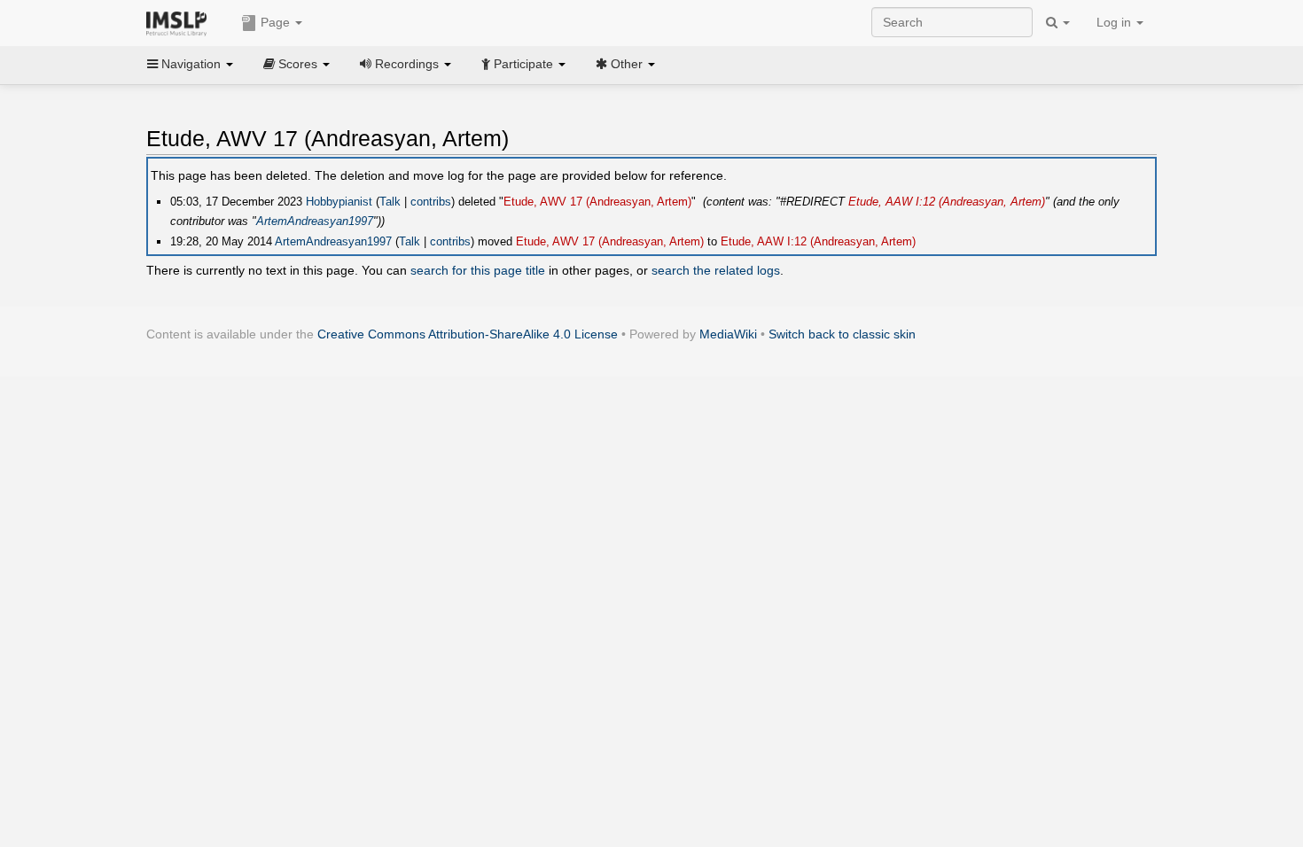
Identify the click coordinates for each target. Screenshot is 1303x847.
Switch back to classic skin (842, 334)
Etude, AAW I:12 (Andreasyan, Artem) (946, 201)
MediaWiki (728, 334)
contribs (430, 201)
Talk (390, 201)
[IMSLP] (180, 22)
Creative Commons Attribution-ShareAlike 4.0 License (467, 334)
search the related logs (716, 270)
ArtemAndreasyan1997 (314, 221)
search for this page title (477, 270)
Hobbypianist (339, 201)
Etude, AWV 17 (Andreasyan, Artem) (597, 201)
